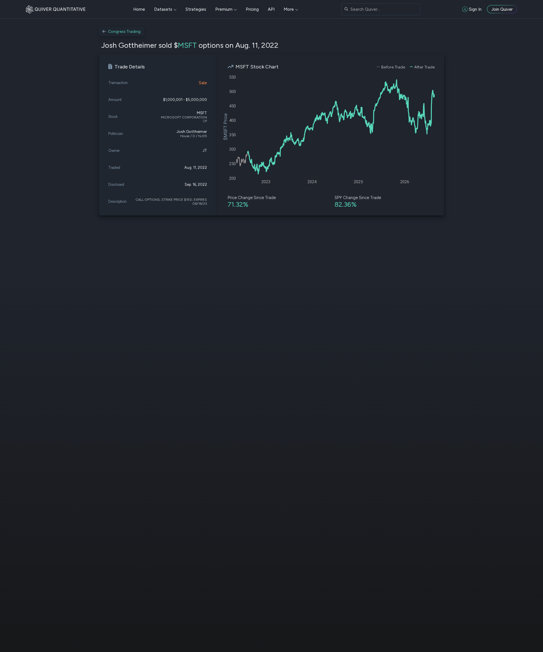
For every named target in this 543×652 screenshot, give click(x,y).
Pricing (252, 9)
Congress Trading (124, 31)
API (271, 9)
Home (139, 9)
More (289, 9)
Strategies (196, 9)
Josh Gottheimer (191, 131)
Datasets (163, 9)
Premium (223, 9)
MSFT (187, 45)
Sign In (475, 9)
